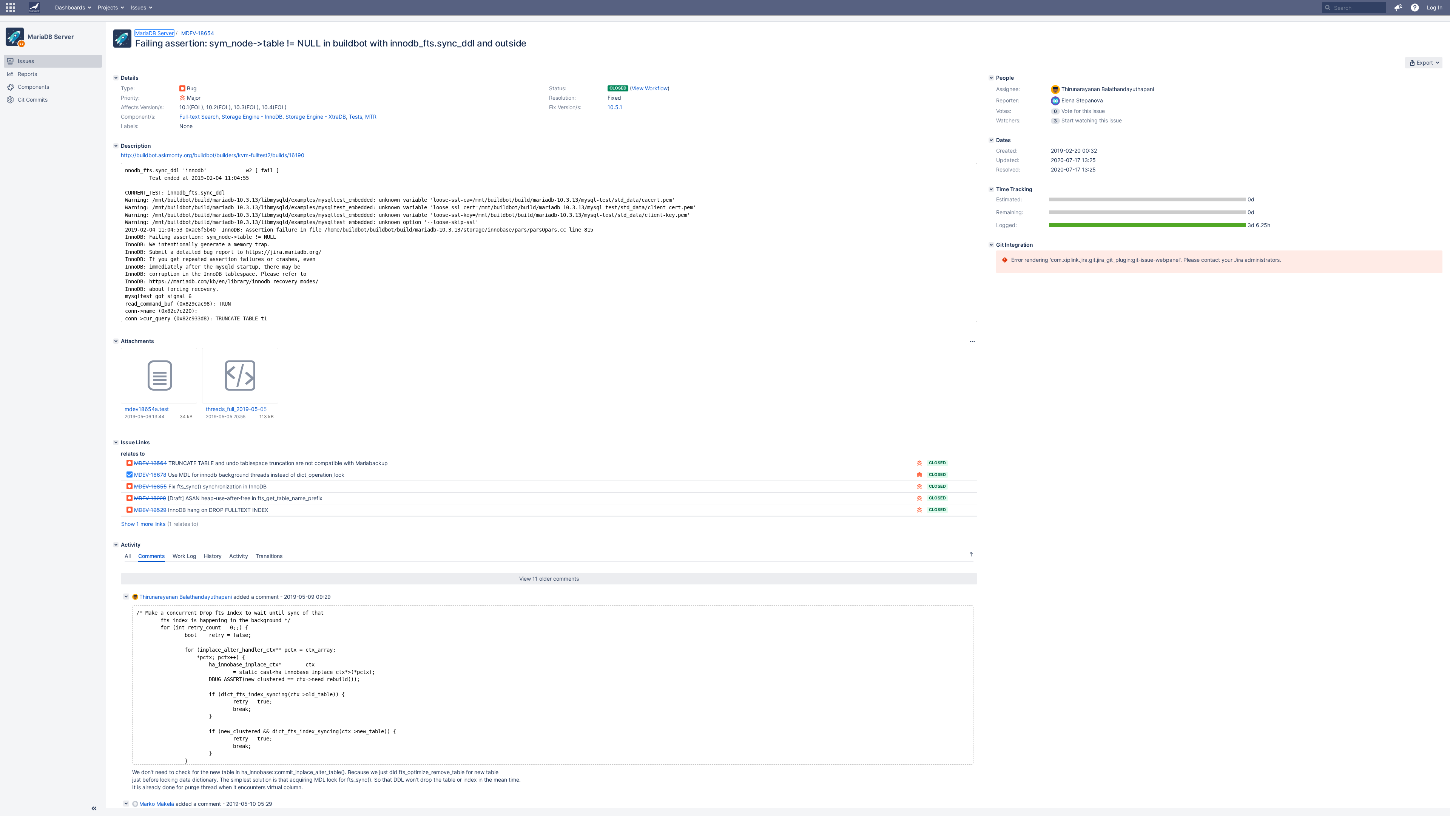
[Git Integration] (991, 244)
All (128, 556)
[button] (10, 7)
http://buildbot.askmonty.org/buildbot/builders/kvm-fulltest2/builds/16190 (212, 155)
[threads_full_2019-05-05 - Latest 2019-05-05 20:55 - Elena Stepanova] (240, 375)
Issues (138, 7)
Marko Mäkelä (156, 804)
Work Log (184, 556)
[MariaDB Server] (15, 37)
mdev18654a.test (147, 409)
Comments (151, 556)
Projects (108, 7)
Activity (238, 556)
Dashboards (70, 7)
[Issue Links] (116, 442)
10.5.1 (615, 107)
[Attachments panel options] (972, 341)
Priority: (130, 97)
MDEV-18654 (197, 33)
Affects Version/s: (142, 107)
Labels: (130, 126)
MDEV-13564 (150, 463)
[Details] (116, 77)
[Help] (1415, 7)
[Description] (116, 145)
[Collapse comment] (126, 596)
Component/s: (138, 116)
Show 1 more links (143, 524)
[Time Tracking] (991, 189)
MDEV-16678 (150, 474)
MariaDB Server (51, 36)
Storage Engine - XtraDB (315, 116)
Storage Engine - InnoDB (252, 116)
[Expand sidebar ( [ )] (94, 808)
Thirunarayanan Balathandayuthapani (185, 596)
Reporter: (1007, 100)
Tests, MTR (362, 116)
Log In (1434, 7)
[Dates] (991, 140)
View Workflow (650, 88)
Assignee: (1008, 89)
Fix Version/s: (565, 107)
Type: (128, 88)
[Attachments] (116, 341)
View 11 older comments (549, 578)
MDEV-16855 (150, 486)
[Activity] (116, 544)
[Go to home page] (34, 7)
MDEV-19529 (150, 510)
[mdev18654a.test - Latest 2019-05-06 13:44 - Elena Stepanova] (159, 375)
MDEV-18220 (150, 498)
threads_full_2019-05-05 (236, 409)
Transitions (269, 556)
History (213, 556)
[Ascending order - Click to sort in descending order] (971, 554)
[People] (991, 77)
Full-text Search (199, 116)
